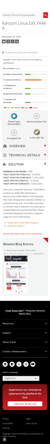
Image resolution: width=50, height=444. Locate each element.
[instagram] (25, 364)
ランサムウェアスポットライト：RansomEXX (25, 254)
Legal (28, 418)
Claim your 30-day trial (22, 403)
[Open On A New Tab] (12, 41)
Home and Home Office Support (23, 222)
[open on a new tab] (19, 364)
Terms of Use (31, 423)
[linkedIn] (17, 41)
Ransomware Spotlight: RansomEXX (20, 250)
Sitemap (6, 428)
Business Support (16, 225)
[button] (25, 155)
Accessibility (8, 423)
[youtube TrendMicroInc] (32, 364)
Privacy (6, 418)
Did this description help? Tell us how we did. (22, 234)
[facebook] (8, 41)
